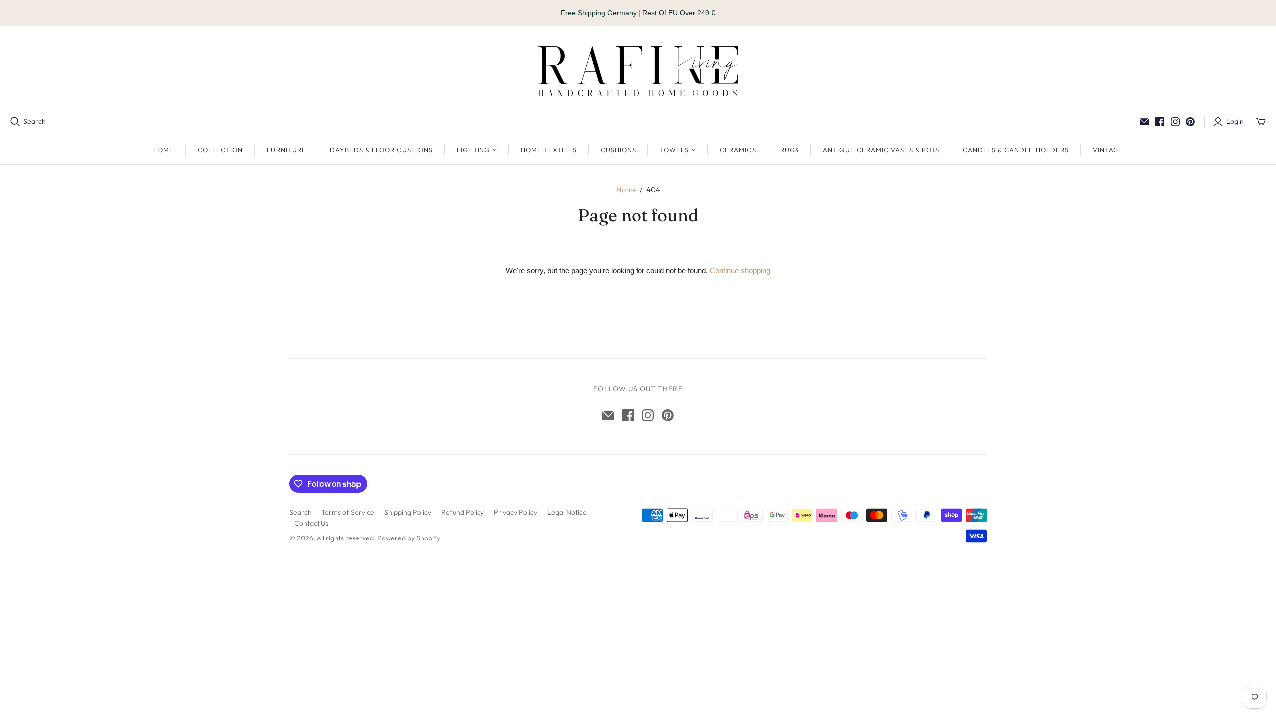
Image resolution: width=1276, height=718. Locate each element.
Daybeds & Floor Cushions (381, 150)
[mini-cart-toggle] (1261, 121)
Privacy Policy (515, 512)
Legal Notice (567, 512)
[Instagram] (1175, 121)
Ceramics (738, 150)
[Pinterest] (1190, 121)
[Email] (1144, 121)
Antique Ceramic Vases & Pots (881, 150)
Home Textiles (549, 150)
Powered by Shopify (408, 538)
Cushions (618, 150)
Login (1235, 121)
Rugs (789, 150)
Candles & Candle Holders (1016, 150)
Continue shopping (740, 270)
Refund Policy (462, 512)
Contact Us (311, 523)
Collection (220, 150)
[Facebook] (1160, 121)
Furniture (286, 150)
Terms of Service (347, 512)
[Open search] (15, 122)
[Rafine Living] (638, 71)
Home (163, 150)
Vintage (1108, 150)
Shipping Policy (407, 512)
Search (34, 121)
